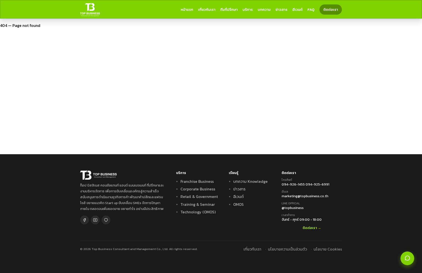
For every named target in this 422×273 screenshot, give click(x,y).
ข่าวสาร (281, 9)
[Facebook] (84, 220)
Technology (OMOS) (198, 212)
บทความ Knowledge (250, 181)
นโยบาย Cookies (328, 249)
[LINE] (106, 220)
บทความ (264, 9)
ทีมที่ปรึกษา (229, 9)
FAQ (311, 9)
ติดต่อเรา (330, 9)
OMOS (238, 204)
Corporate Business (197, 189)
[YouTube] (95, 220)
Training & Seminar (197, 204)
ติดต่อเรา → (312, 228)
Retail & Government (199, 196)
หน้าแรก (187, 9)
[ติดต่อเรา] (407, 258)
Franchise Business (197, 181)
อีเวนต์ (297, 9)
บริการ (248, 9)
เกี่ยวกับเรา (206, 9)
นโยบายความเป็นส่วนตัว (287, 249)
